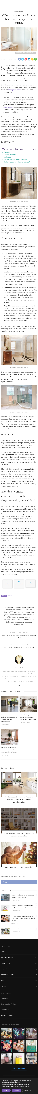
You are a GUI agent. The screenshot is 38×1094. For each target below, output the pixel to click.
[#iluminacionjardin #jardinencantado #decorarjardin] (18, 1033)
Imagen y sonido (19, 969)
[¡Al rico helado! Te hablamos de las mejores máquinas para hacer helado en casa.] (5, 918)
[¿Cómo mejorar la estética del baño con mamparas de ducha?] (19, 39)
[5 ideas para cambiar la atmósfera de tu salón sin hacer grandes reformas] (9, 737)
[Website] (19, 685)
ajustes (27, 1087)
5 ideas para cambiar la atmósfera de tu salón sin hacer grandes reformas (9, 750)
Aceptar (6, 1090)
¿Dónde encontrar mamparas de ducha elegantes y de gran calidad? (17, 161)
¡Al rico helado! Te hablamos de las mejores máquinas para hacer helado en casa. (23, 918)
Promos (19, 986)
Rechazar (16, 1090)
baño (10, 595)
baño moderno (8, 107)
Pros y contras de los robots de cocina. (24, 929)
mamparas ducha (15, 90)
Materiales (7, 152)
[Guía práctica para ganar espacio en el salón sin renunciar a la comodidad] (28, 704)
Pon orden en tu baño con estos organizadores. (19, 647)
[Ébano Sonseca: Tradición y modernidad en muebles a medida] (19, 821)
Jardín (19, 980)
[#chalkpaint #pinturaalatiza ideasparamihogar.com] (31, 1046)
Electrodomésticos (19, 957)
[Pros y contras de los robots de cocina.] (5, 931)
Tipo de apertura (10, 154)
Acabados (7, 157)
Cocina (19, 951)
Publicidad (4, 998)
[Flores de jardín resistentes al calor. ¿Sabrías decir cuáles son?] (6, 1046)
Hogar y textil (19, 11)
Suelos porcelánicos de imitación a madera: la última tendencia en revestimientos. (19, 799)
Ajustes (26, 1090)
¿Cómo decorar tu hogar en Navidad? (19, 867)
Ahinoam (4, 59)
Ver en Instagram (19, 1068)
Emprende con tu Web (8, 1004)
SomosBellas (5, 1010)
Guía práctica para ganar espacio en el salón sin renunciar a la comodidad (28, 717)
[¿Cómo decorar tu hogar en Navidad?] (19, 855)
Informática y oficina (19, 975)
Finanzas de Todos (7, 1015)
